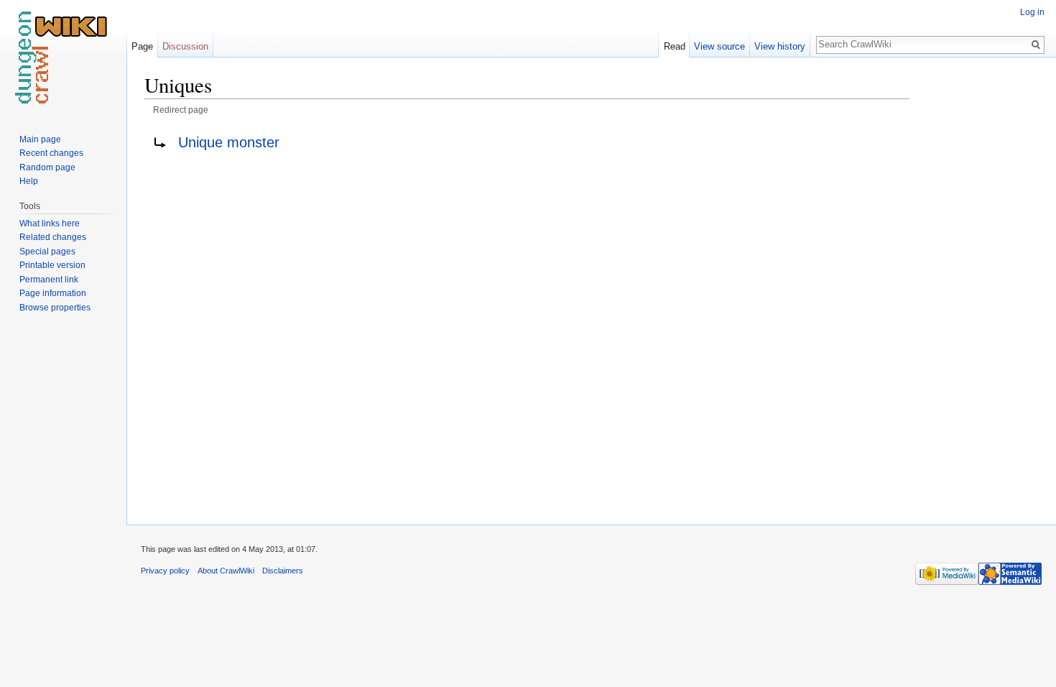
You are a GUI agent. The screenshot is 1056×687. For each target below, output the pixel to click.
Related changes (52, 237)
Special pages (47, 251)
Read (674, 46)
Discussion (185, 46)
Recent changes (51, 153)
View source (719, 46)
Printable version (52, 265)
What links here (49, 223)
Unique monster (228, 142)
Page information (52, 293)
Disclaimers (282, 570)
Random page (47, 167)
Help (28, 181)
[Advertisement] (981, 287)
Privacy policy (165, 570)
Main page (40, 139)
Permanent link (48, 280)
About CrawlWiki (226, 570)
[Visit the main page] (63, 57)
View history (779, 46)
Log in (1032, 12)
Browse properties (55, 308)
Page (142, 46)
